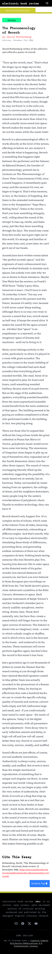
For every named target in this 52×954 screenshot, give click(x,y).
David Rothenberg (19, 36)
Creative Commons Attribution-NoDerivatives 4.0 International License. (29, 943)
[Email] (16, 923)
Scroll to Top (38, 883)
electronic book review (20, 3)
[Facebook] (22, 923)
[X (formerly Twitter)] (29, 923)
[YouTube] (36, 923)
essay (11, 20)
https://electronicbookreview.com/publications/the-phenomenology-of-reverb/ (25, 873)
